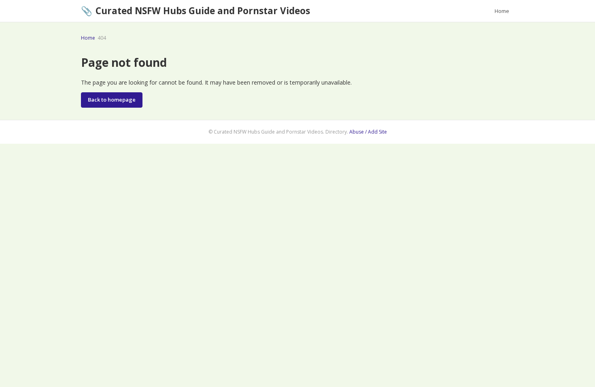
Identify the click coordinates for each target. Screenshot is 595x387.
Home (502, 11)
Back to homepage (112, 99)
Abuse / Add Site (368, 131)
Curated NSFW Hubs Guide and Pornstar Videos (195, 10)
